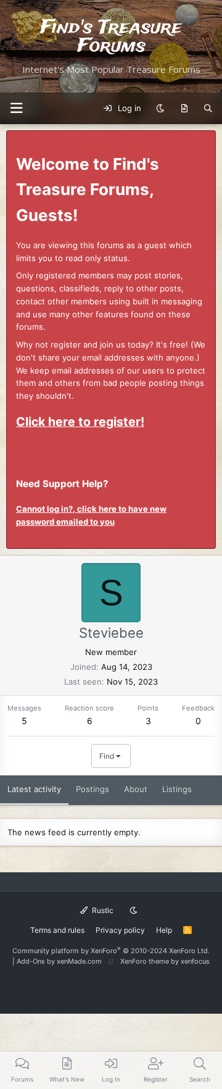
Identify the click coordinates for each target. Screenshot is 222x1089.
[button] (16, 108)
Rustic (101, 910)
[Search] (208, 108)
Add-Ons (31, 961)
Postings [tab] (92, 789)
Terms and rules (57, 930)
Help (164, 930)
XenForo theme (144, 961)
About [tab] (135, 789)
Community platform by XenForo (111, 950)
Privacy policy (120, 930)
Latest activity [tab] (34, 789)
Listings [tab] (177, 789)
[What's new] (184, 108)
